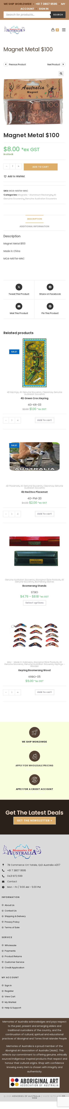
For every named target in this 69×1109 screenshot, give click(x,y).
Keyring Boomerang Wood (34, 670)
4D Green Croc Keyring (34, 398)
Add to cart (40, 166)
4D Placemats (13, 485)
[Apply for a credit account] (34, 779)
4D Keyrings (13, 392)
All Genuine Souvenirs (30, 392)
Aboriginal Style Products (48, 579)
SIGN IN (43, 9)
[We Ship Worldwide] (34, 732)
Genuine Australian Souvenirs (41, 198)
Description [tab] (34, 218)
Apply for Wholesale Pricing (34, 765)
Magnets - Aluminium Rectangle (35, 194)
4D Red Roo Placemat (34, 492)
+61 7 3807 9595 (46, 4)
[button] (61, 73)
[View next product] (63, 64)
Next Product (53, 64)
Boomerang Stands (44, 581)
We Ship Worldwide (34, 741)
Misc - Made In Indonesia (19, 662)
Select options (34, 602)
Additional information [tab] (34, 226)
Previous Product (17, 64)
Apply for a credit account (34, 789)
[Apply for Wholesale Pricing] (34, 756)
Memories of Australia (26, 1096)
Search (58, 14)
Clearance (47, 392)
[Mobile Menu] (62, 29)
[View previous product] (6, 64)
